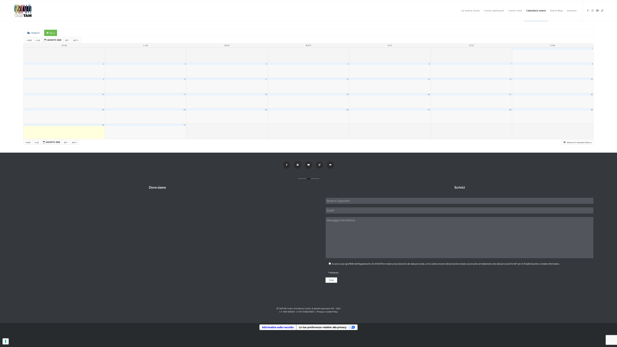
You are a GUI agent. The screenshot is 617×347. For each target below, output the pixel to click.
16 (103, 94)
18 (266, 94)
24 (185, 109)
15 (592, 79)
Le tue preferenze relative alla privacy (322, 327)
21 (510, 94)
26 (348, 109)
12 (348, 79)
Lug (38, 40)
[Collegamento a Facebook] (587, 10)
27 (429, 109)
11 (266, 79)
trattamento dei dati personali (495, 263)
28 (510, 109)
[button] (577, 142)
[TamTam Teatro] (22, 10)
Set (67, 40)
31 (185, 125)
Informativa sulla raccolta (278, 327)
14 (510, 79)
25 (266, 109)
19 (348, 94)
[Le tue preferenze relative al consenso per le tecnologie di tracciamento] (6, 341)
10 (185, 79)
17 (185, 94)
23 (103, 109)
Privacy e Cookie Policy (327, 311)
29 (592, 109)
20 (429, 94)
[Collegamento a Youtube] (597, 10)
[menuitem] (470, 10)
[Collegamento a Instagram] (592, 10)
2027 (75, 40)
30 (103, 125)
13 (429, 79)
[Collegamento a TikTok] (602, 10)
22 (592, 94)
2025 (29, 40)
